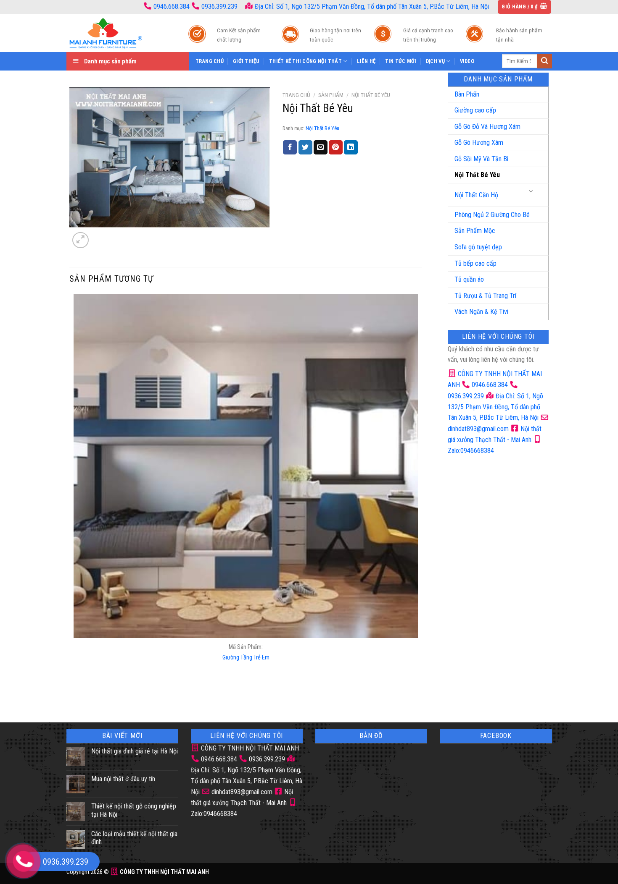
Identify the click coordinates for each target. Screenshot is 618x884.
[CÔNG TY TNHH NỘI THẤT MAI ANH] (119, 33)
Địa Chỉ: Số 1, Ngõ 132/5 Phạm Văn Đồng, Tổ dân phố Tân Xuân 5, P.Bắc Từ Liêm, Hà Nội (371, 6)
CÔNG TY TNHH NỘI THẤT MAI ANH (249, 748)
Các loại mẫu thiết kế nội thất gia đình (134, 838)
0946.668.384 (171, 6)
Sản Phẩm (330, 95)
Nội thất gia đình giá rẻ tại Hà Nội (134, 751)
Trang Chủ (209, 61)
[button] (524, 7)
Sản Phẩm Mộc (474, 231)
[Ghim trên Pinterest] (336, 147)
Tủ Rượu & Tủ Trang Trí (485, 296)
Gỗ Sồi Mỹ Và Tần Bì (481, 159)
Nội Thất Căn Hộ (476, 195)
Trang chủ (296, 95)
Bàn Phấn (466, 94)
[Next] (100, 236)
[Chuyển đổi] (531, 191)
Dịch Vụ (435, 61)
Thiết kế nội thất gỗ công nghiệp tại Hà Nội (133, 810)
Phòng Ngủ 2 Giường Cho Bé (492, 215)
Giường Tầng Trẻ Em (245, 657)
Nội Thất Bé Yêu (477, 175)
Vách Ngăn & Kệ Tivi (481, 312)
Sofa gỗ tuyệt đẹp (478, 247)
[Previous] (75, 695)
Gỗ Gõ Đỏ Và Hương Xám (487, 127)
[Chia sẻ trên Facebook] (290, 147)
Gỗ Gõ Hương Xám (478, 142)
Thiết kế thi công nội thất (305, 61)
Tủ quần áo (469, 279)
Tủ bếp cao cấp (475, 263)
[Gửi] (544, 61)
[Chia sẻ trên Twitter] (305, 147)
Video (467, 61)
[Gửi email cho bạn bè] (320, 147)
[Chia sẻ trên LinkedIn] (351, 147)
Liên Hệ (366, 61)
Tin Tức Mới (401, 61)
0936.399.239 (219, 6)
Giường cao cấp (475, 110)
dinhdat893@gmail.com (241, 792)
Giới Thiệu (246, 61)
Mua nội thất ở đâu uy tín (123, 779)
